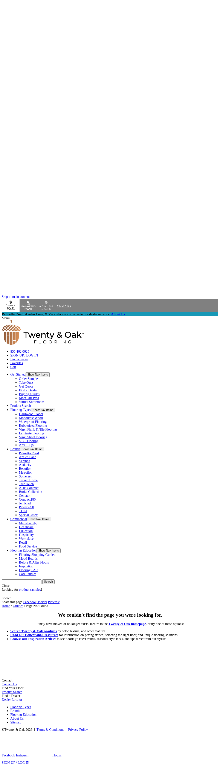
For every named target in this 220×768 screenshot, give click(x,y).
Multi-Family (28, 523)
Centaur (24, 495)
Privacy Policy (78, 729)
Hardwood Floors (31, 414)
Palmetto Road (29, 453)
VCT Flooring (28, 441)
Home (6, 606)
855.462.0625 (19, 351)
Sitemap (15, 722)
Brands (15, 449)
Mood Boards (28, 558)
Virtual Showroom (31, 402)
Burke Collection (30, 492)
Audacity (25, 465)
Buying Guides (29, 394)
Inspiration (26, 566)
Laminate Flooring (31, 433)
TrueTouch (26, 484)
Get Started (18, 374)
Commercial (18, 519)
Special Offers (28, 515)
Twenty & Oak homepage (127, 624)
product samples (30, 589)
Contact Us (9, 684)
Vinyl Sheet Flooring (33, 437)
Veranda (24, 461)
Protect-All (26, 507)
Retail (23, 542)
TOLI (23, 511)
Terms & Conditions (50, 729)
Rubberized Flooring (33, 425)
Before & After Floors (34, 562)
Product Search (20, 405)
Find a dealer (19, 359)
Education (26, 531)
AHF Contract (28, 488)
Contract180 (27, 499)
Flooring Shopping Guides (37, 554)
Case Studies (27, 574)
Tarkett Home (28, 480)
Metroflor (25, 472)
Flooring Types (20, 410)
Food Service (28, 546)
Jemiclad (25, 503)
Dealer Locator (12, 699)
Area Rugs (26, 445)
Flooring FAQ (28, 570)
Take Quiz (26, 382)
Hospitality (26, 535)
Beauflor (25, 468)
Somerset (25, 476)
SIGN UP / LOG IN (24, 355)
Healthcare (26, 527)
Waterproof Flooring (33, 422)
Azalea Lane (27, 457)
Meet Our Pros (29, 398)
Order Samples (29, 378)
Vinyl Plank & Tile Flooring (38, 429)
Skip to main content (16, 296)
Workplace (26, 538)
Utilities (18, 606)
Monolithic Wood (31, 418)
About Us (118, 314)
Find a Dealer (28, 390)
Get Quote (26, 386)
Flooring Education (23, 550)
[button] (38, 374)
